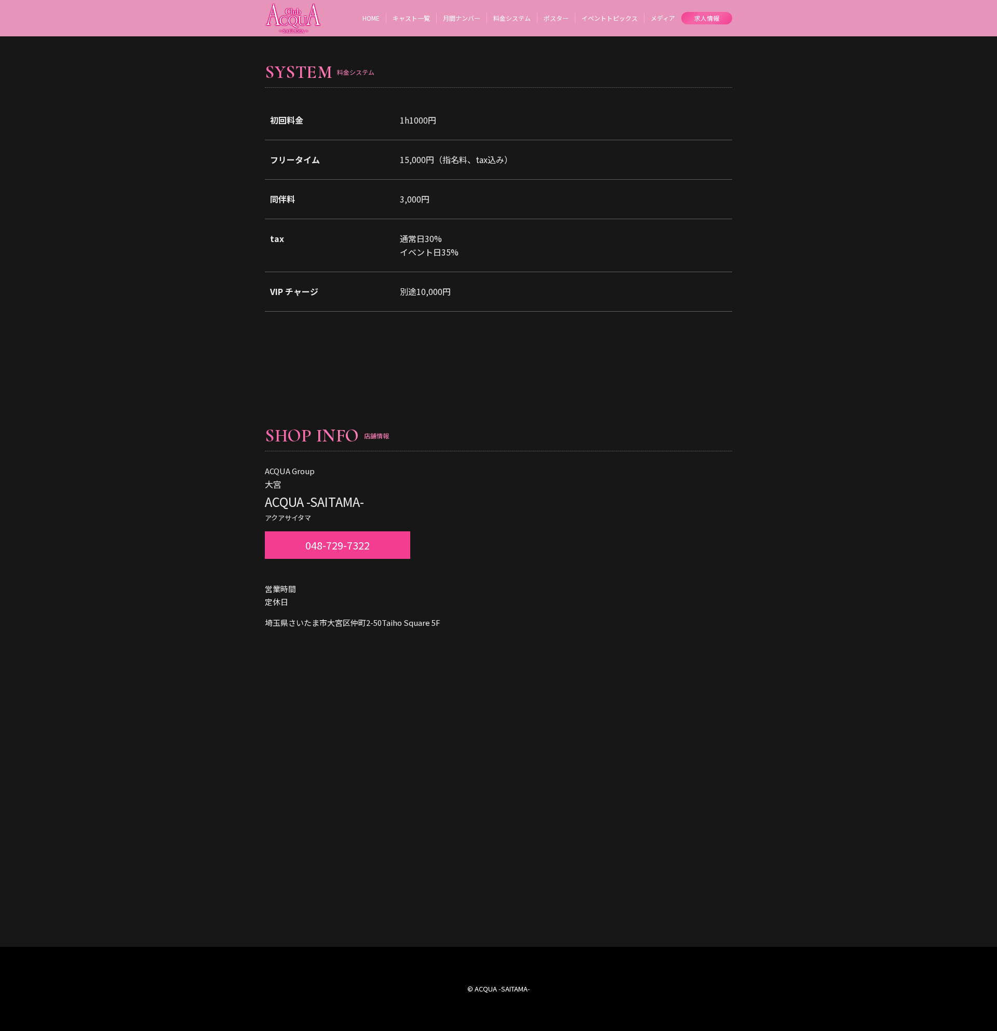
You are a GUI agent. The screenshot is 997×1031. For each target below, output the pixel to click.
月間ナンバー (461, 18)
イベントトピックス (610, 18)
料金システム (512, 18)
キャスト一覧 (411, 18)
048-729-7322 (337, 545)
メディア (663, 18)
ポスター (556, 18)
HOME (371, 18)
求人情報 (706, 18)
